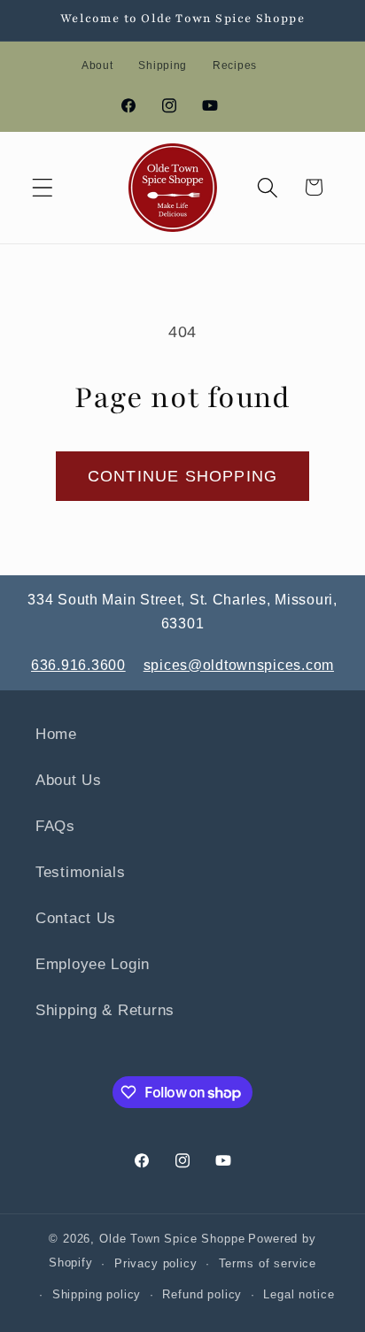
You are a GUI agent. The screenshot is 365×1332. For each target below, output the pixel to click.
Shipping (162, 65)
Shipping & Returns (105, 1010)
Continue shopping (182, 476)
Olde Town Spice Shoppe (172, 1238)
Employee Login (92, 964)
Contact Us (75, 918)
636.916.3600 (78, 665)
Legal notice (298, 1294)
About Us (68, 780)
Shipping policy (97, 1294)
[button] (42, 187)
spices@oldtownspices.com (239, 665)
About (97, 65)
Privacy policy (156, 1263)
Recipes (235, 65)
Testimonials (80, 872)
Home (56, 734)
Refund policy (202, 1294)
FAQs (55, 826)
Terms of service (267, 1263)
